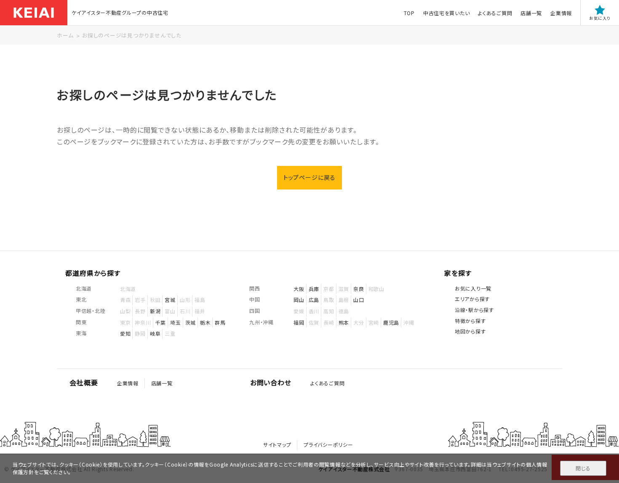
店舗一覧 (531, 12)
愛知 (125, 333)
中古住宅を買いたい (446, 12)
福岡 (298, 322)
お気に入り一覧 (473, 288)
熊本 (344, 322)
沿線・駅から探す (474, 309)
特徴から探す (470, 320)
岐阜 (155, 333)
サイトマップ (277, 444)
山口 (358, 299)
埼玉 (175, 322)
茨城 (190, 322)
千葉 (160, 322)
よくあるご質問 (495, 12)
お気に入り (600, 18)
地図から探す (470, 331)
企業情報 (561, 12)
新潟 (155, 311)
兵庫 (314, 288)
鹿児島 (391, 322)
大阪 (298, 288)
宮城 (170, 299)
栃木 (205, 322)
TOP (409, 12)
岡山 (298, 299)
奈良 (358, 288)
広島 (314, 299)
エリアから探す (472, 298)
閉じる (583, 468)
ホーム (65, 35)
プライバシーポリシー (328, 444)
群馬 (220, 322)
